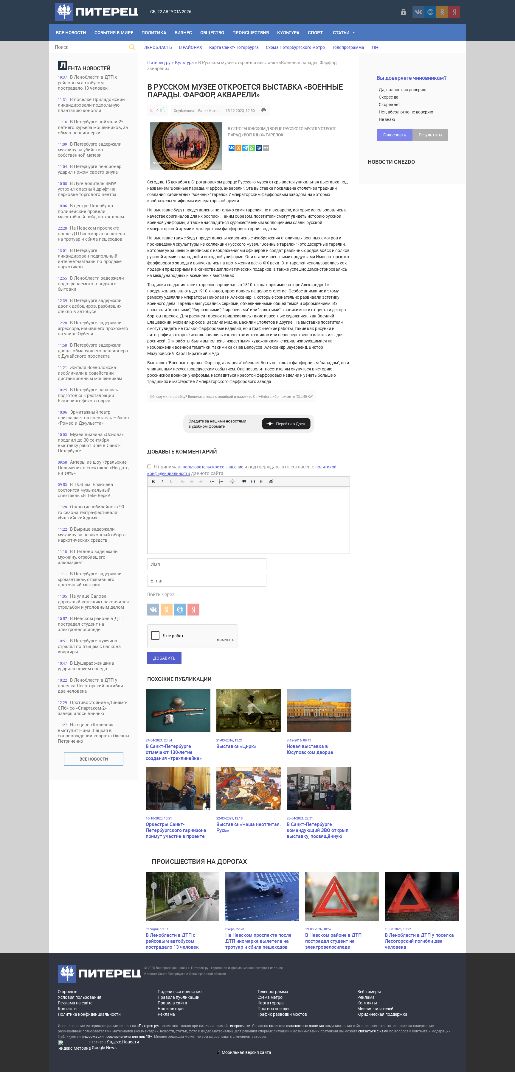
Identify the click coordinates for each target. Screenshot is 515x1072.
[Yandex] (454, 12)
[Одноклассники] (442, 12)
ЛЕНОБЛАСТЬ (158, 47)
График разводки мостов (282, 1014)
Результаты (430, 135)
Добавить (164, 658)
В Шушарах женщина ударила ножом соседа (86, 665)
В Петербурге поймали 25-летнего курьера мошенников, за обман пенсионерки (93, 127)
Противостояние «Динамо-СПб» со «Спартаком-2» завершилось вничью (92, 707)
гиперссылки (239, 1025)
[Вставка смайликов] (232, 481)
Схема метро (270, 997)
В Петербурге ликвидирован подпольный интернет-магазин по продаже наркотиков (90, 258)
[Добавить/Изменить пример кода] (253, 481)
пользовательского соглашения (296, 1025)
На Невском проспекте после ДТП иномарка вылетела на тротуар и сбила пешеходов (91, 233)
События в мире (113, 32)
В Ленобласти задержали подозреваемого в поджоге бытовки (91, 283)
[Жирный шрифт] (153, 481)
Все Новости (71, 32)
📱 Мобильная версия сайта (243, 1052)
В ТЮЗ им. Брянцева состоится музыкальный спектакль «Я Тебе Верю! (85, 489)
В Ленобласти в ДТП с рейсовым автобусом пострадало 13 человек (87, 82)
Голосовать (394, 135)
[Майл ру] (430, 12)
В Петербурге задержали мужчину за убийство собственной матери (90, 149)
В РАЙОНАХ (190, 47)
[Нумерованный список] (221, 481)
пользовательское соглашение (213, 467)
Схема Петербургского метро (295, 47)
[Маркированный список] (212, 481)
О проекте (67, 991)
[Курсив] (162, 481)
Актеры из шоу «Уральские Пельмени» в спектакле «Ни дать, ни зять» (93, 467)
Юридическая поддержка (382, 1014)
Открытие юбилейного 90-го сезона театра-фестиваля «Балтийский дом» (91, 512)
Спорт (315, 32)
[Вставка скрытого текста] (270, 481)
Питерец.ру (158, 62)
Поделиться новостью (179, 991)
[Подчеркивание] (171, 481)
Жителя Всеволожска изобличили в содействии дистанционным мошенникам (90, 372)
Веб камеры (369, 991)
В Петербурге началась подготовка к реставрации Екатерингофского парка (88, 395)
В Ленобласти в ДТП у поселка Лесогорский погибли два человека (90, 685)
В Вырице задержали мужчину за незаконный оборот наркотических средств (92, 534)
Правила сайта (172, 1003)
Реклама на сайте (75, 1003)
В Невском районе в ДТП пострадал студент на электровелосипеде (91, 623)
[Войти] (403, 12)
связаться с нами (373, 1031)
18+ (375, 47)
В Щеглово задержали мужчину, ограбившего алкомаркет (88, 556)
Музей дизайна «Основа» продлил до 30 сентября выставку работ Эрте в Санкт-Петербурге (91, 442)
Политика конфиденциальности (89, 1014)
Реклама (166, 1014)
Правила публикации (178, 997)
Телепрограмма (348, 47)
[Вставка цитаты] (244, 481)
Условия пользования (79, 997)
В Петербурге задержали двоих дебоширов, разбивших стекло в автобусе (90, 305)
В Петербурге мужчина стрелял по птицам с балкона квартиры (89, 646)
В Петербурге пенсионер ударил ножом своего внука (89, 169)
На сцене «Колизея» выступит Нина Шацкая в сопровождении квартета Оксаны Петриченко (93, 733)
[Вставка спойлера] (262, 481)
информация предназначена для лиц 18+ (117, 1036)
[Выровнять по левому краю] (182, 481)
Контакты (67, 1008)
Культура (288, 32)
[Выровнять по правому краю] (200, 481)
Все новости (94, 759)
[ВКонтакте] (418, 12)
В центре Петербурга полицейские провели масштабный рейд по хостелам (91, 210)
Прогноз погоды (273, 1008)
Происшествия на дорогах (199, 861)
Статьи (341, 32)
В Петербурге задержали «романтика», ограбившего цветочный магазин (90, 579)
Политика (154, 32)
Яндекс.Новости (123, 1042)
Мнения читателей (375, 1008)
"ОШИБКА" (304, 396)
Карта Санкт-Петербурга (234, 47)
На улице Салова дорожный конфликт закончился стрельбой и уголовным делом (93, 601)
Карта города (271, 1003)
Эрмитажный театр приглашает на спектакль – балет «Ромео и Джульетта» (93, 417)
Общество (212, 32)
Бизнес (183, 32)
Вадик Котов (209, 110)
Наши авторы (171, 1008)
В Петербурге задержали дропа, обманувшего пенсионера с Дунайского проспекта (93, 350)
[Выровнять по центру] (191, 481)
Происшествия (250, 32)
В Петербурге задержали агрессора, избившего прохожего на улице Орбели (93, 328)
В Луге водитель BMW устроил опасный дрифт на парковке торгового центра (87, 188)
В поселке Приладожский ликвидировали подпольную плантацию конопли (91, 104)
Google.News (104, 1047)
